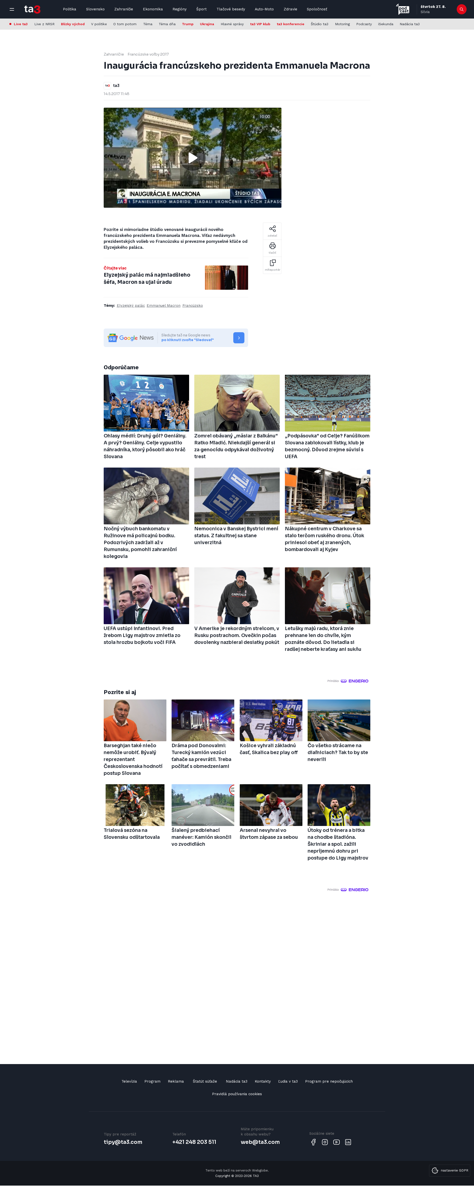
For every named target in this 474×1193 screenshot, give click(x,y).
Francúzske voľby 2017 (148, 54)
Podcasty (364, 24)
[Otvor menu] (11, 9)
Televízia (129, 1081)
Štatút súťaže (205, 1081)
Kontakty (263, 1081)
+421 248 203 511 (194, 1142)
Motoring (342, 24)
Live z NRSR (44, 24)
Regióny (180, 9)
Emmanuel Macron (163, 305)
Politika (69, 9)
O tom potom (125, 24)
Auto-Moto (264, 9)
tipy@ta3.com (123, 1142)
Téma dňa (167, 24)
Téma (147, 24)
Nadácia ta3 (410, 24)
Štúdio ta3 (319, 24)
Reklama (176, 1081)
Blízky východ (73, 24)
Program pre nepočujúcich (329, 1081)
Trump (188, 24)
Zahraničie (123, 9)
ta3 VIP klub (260, 24)
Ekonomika (153, 9)
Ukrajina (207, 24)
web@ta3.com (260, 1142)
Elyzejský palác (131, 305)
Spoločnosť (317, 9)
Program (152, 1081)
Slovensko (95, 9)
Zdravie (290, 9)
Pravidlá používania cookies (237, 1094)
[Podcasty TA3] (402, 9)
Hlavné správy (232, 24)
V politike (99, 24)
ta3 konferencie (290, 24)
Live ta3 (21, 24)
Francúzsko (192, 305)
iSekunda (385, 24)
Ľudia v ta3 (288, 1081)
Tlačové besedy (231, 9)
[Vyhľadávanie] (462, 9)
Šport (201, 9)
